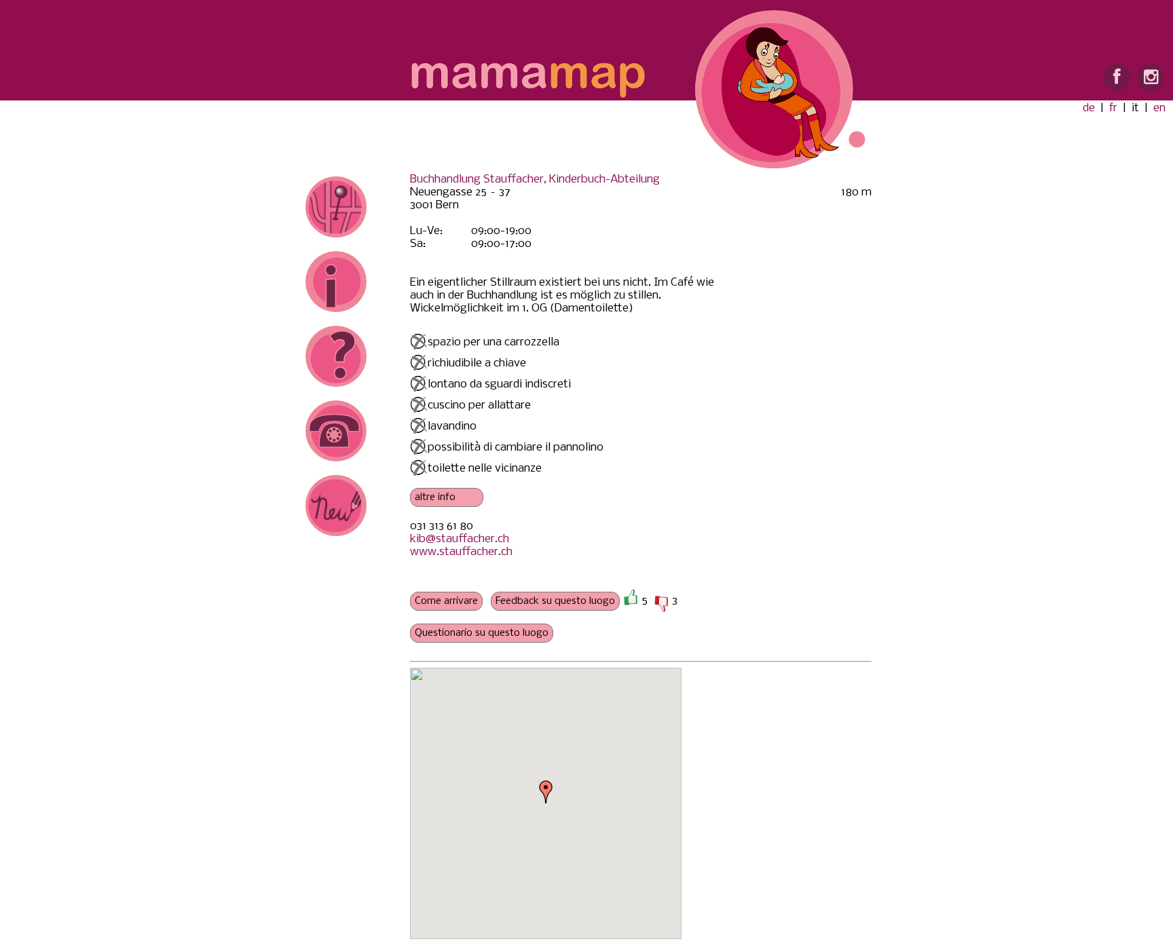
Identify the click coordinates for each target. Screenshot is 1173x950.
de (1088, 108)
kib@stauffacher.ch (459, 539)
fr (1113, 108)
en (1159, 108)
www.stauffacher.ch (461, 552)
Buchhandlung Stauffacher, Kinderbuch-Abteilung (535, 179)
